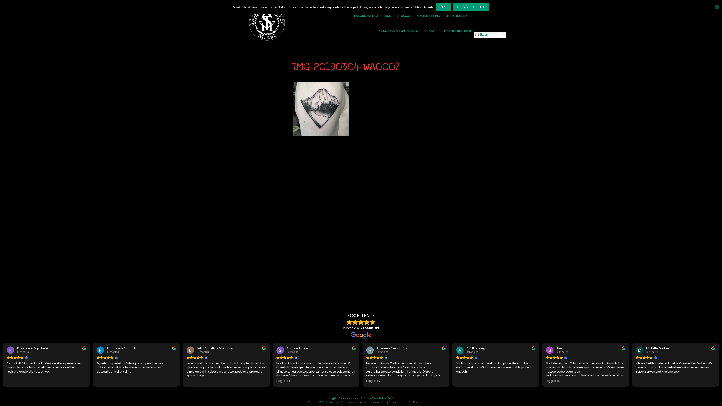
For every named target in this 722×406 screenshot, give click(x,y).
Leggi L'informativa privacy (344, 398)
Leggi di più (471, 7)
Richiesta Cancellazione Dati (377, 398)
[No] (717, 7)
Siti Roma (414, 402)
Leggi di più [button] (283, 381)
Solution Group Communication (389, 402)
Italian (484, 34)
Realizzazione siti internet (354, 402)
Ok (443, 7)
